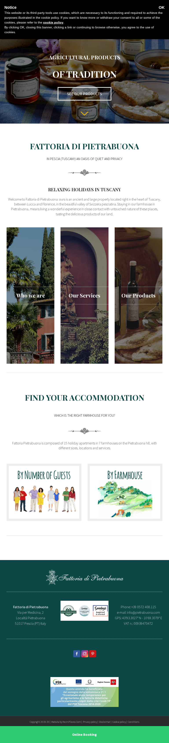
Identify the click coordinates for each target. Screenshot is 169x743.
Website (55, 721)
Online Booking (84, 734)
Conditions (133, 721)
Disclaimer (104, 721)
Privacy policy (90, 721)
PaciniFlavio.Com (71, 721)
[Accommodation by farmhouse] (125, 468)
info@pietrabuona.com (143, 612)
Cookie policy (119, 721)
